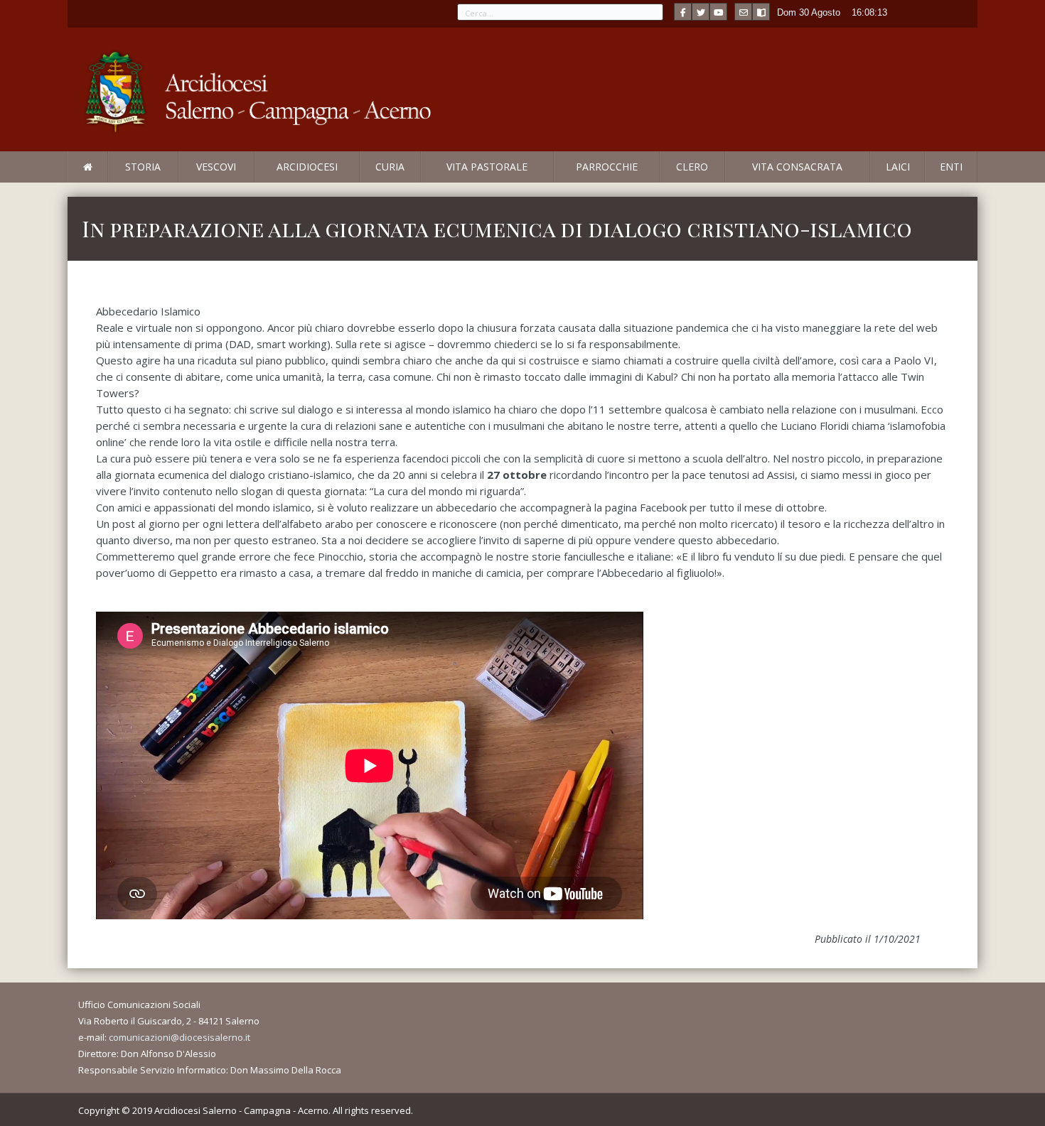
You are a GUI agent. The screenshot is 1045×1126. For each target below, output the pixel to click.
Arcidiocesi (307, 166)
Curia (389, 166)
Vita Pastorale (486, 166)
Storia (143, 166)
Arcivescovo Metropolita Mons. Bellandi (183, 182)
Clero (692, 166)
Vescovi (216, 166)
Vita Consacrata (797, 166)
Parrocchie (607, 166)
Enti (951, 166)
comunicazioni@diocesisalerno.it (179, 1037)
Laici (898, 166)
